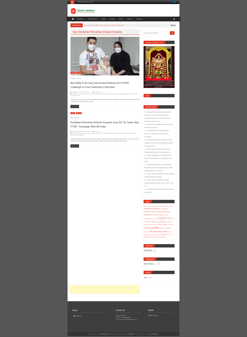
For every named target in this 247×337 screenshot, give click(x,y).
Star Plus (146, 237)
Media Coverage (153, 315)
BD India (90, 133)
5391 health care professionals (80, 133)
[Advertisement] (105, 289)
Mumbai (77, 95)
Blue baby (74, 94)
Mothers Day (147, 232)
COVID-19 (164, 218)
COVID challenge (95, 94)
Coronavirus (147, 218)
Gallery (104, 19)
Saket (171, 234)
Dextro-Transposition (111, 94)
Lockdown (167, 228)
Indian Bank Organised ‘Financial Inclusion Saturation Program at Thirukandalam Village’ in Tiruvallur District (159, 143)
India (156, 227)
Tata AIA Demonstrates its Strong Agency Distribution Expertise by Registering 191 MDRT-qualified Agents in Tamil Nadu (159, 167)
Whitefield (158, 237)
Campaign (164, 209)
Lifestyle (112, 19)
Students (152, 237)
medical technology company (129, 133)
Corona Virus (154, 218)
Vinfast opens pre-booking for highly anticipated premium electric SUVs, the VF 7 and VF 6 (159, 183)
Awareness (170, 206)
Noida (169, 232)
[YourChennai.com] (72, 19)
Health (72, 72)
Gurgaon (164, 224)
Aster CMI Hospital (150, 206)
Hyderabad (148, 228)
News (121, 19)
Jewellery (161, 228)
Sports (129, 19)
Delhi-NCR (168, 222)
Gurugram (171, 224)
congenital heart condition (84, 94)
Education (80, 19)
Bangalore (148, 208)
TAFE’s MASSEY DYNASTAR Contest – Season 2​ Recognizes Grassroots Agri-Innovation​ (157, 134)
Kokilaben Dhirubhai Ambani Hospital (112, 133)
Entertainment (92, 19)
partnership (153, 234)
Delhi (162, 222)
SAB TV (168, 234)
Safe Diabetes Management (77, 135)
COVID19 (102, 94)
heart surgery (120, 94)
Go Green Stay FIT (97, 133)
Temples (139, 19)
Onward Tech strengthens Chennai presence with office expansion (104, 25)
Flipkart (159, 224)
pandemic (147, 234)
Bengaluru (156, 208)
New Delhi (163, 231)
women (163, 237)
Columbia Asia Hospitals (157, 215)
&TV (145, 206)
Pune (164, 235)
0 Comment (97, 92)
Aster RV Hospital (160, 206)
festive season (153, 224)
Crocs (158, 222)
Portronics (158, 234)
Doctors (148, 224)
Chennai (147, 211)
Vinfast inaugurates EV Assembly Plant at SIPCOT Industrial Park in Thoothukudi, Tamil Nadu (158, 158)
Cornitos (166, 215)
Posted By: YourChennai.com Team (81, 92)
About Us (149, 277)
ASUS (166, 206)
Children (154, 212)
